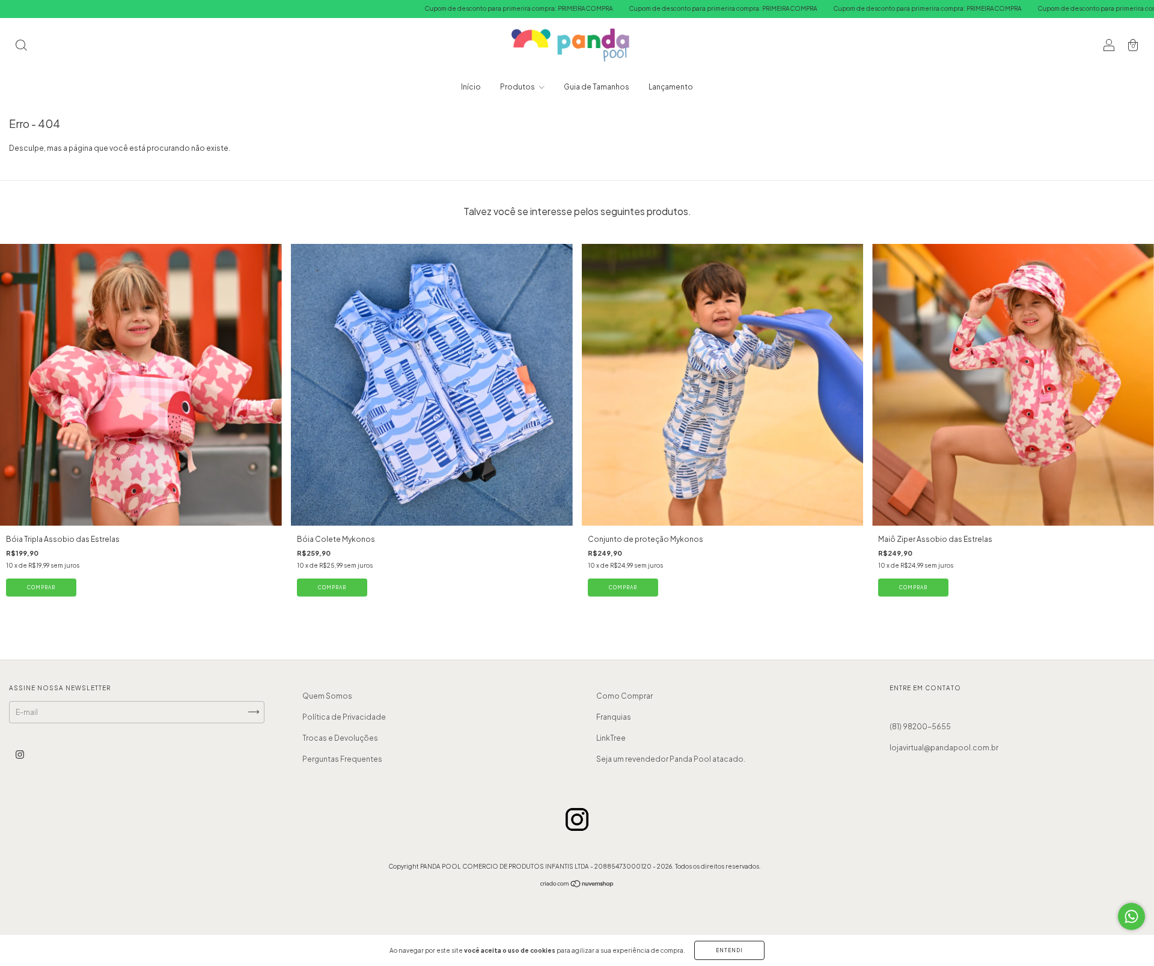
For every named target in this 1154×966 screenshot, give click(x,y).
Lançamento (671, 86)
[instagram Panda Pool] (20, 754)
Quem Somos (327, 695)
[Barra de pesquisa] (21, 46)
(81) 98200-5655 (920, 726)
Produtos (518, 86)
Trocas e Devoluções (340, 738)
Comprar (41, 588)
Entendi (729, 950)
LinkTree (611, 738)
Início (471, 86)
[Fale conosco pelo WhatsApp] (1131, 916)
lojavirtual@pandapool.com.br (944, 747)
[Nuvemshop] (577, 885)
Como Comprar (624, 695)
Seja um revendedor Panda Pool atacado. (670, 759)
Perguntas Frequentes (342, 759)
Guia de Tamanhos (596, 86)
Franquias (613, 716)
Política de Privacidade (344, 716)
